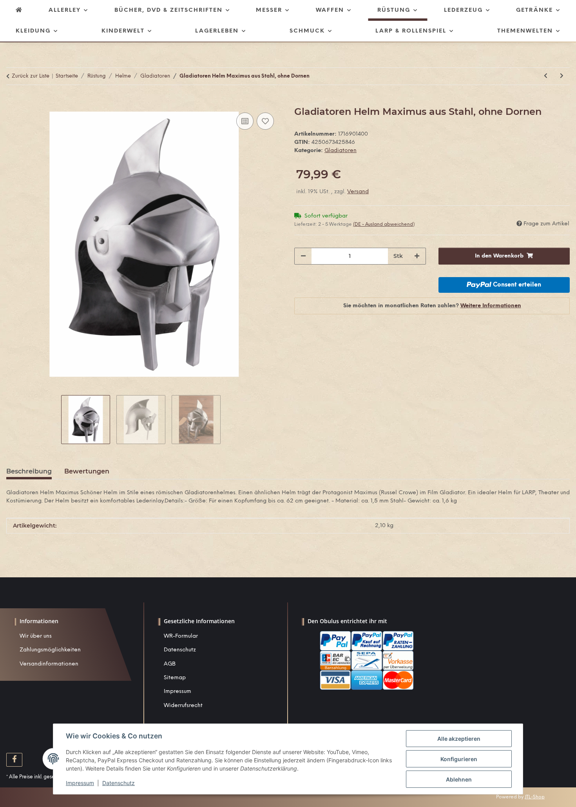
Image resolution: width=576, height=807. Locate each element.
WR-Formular (181, 636)
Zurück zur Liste (30, 76)
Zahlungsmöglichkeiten (50, 650)
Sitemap (175, 678)
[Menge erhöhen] (417, 256)
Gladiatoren (340, 151)
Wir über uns (36, 636)
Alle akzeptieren (458, 738)
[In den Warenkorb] (12, 102)
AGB (170, 664)
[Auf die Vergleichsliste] (245, 121)
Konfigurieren (458, 759)
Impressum (177, 692)
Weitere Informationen (490, 306)
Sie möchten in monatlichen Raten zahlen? (432, 306)
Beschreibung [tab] (29, 471)
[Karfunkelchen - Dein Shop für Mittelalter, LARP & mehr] (19, 10)
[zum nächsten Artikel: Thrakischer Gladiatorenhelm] (562, 76)
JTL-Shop (535, 797)
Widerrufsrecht (183, 706)
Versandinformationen (49, 664)
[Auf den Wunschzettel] (265, 121)
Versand (358, 192)
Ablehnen (459, 779)
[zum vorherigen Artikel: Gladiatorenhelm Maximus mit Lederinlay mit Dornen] (546, 76)
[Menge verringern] (303, 256)
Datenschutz (180, 650)
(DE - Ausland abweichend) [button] (384, 224)
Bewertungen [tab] (86, 471)
